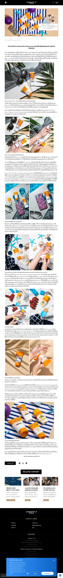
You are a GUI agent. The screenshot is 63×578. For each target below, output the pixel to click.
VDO (33, 527)
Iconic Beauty (11, 500)
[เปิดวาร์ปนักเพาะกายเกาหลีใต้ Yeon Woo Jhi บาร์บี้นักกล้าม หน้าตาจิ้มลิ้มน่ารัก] (50, 481)
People (13, 523)
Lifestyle (35, 523)
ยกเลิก (35, 573)
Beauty (11, 39)
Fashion (13, 525)
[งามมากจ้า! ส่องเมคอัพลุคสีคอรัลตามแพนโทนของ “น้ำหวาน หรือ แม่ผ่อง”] (31, 481)
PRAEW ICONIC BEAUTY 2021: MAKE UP (12, 490)
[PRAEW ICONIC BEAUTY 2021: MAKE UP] (13, 481)
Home (6, 39)
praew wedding (36, 525)
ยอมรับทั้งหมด (47, 573)
